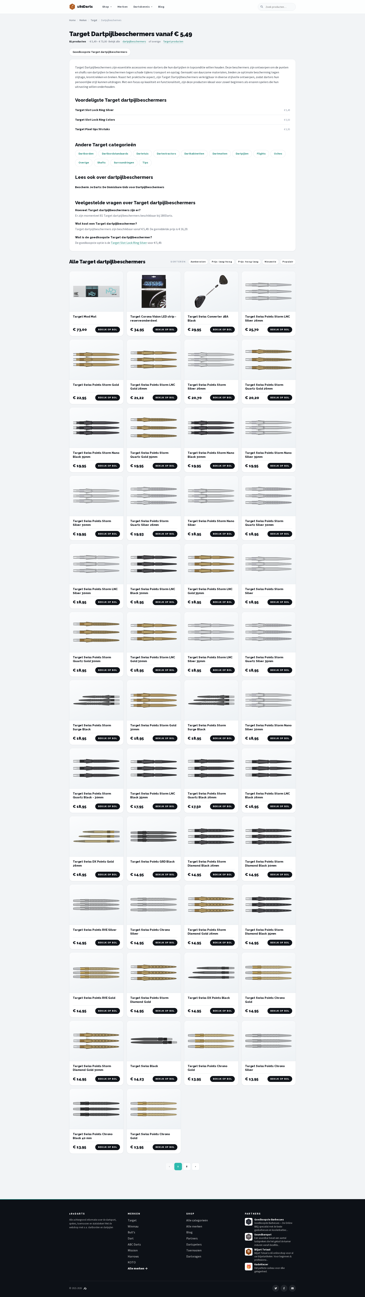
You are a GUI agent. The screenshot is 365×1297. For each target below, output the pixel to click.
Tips (145, 162)
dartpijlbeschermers (134, 41)
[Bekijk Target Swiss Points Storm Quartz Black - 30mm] (96, 768)
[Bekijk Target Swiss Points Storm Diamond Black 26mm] (211, 836)
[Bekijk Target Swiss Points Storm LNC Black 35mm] (154, 768)
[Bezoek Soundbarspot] (248, 1237)
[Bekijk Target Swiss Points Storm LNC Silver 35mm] (211, 632)
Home (72, 20)
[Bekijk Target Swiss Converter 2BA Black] (211, 291)
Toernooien (194, 1250)
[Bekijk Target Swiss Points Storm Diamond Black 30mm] (269, 836)
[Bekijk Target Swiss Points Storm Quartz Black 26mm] (211, 768)
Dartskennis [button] (141, 6)
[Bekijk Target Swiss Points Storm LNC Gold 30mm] (154, 632)
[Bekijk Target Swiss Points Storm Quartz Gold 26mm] (269, 359)
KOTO (132, 1262)
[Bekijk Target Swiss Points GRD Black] (154, 836)
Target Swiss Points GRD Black (152, 861)
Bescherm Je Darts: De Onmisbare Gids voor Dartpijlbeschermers (119, 187)
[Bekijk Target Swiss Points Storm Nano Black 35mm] (96, 427)
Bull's (131, 1232)
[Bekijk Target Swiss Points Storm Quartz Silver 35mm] (269, 632)
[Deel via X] (275, 1288)
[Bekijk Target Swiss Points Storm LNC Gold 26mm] (154, 359)
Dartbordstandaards (115, 153)
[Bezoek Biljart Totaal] (248, 1252)
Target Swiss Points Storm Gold (96, 385)
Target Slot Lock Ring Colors (95, 119)
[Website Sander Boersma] (85, 1288)
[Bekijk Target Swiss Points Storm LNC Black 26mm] (269, 768)
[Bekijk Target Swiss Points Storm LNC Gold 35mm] (211, 564)
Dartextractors (166, 153)
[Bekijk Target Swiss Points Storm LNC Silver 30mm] (96, 564)
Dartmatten (220, 153)
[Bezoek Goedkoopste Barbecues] (248, 1222)
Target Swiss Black (144, 1066)
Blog (161, 6)
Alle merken (194, 1226)
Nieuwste (270, 262)
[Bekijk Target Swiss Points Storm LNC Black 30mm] (154, 564)
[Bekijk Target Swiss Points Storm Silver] (269, 564)
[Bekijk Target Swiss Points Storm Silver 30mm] (96, 496)
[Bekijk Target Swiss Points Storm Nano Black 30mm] (211, 427)
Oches (278, 153)
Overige (84, 162)
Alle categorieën (197, 1220)
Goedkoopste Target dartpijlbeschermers (100, 52)
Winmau (133, 1226)
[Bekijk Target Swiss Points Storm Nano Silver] (211, 496)
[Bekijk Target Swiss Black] (154, 1041)
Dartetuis (142, 153)
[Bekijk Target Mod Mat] (96, 291)
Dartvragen (193, 1256)
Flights (261, 153)
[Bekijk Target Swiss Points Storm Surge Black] (96, 700)
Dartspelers (194, 1244)
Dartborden (86, 153)
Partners (192, 1238)
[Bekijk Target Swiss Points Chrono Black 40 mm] (96, 1109)
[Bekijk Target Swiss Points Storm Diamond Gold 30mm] (96, 1041)
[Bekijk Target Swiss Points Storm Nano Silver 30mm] (269, 700)
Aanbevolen (198, 262)
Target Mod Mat (84, 316)
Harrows (133, 1256)
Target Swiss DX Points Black (209, 998)
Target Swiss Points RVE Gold (94, 998)
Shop (105, 6)
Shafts (101, 162)
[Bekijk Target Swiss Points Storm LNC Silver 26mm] (269, 291)
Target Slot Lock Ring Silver (94, 110)
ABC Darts (134, 1244)
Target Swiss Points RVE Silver (95, 930)
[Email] (292, 1288)
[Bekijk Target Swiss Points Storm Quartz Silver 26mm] (154, 496)
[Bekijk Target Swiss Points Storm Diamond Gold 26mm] (211, 904)
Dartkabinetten (194, 153)
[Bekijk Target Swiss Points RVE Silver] (96, 904)
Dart (131, 1238)
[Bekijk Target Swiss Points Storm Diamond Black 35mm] (269, 904)
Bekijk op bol (107, 329)
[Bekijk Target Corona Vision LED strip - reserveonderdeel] (154, 291)
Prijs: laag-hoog (222, 262)
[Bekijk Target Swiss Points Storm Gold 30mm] (154, 700)
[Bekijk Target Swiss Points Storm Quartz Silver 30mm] (269, 496)
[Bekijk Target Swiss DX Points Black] (211, 972)
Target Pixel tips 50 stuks (92, 129)
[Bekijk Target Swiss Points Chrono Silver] (154, 904)
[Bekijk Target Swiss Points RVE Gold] (96, 972)
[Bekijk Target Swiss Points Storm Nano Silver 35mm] (269, 427)
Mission (133, 1250)
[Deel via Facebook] (284, 1288)
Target (94, 20)
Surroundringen (124, 162)
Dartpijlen (242, 153)
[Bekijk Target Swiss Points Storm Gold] (96, 359)
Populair (287, 262)
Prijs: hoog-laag (248, 262)
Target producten (173, 41)
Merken (122, 6)
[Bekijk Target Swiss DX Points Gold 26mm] (96, 836)
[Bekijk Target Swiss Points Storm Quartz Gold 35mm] (154, 427)
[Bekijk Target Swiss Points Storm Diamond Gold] (154, 972)
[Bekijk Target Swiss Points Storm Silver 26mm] (211, 359)
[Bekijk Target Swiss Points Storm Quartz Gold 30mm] (96, 632)
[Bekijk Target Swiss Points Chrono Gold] (269, 972)
